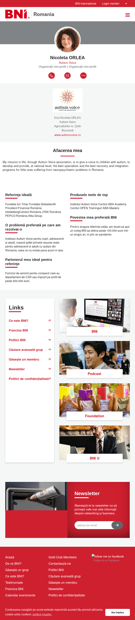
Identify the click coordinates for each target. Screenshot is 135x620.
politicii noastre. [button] (42, 614)
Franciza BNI (18, 330)
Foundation (94, 415)
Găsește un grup (17, 569)
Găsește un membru (24, 359)
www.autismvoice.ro (67, 135)
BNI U (94, 458)
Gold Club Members (63, 557)
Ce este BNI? (18, 320)
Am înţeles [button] (117, 612)
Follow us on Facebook (106, 560)
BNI (95, 331)
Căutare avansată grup (26, 349)
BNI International (85, 3)
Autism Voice (67, 62)
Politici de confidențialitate (29, 378)
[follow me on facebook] (108, 556)
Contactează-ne (60, 563)
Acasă (9, 557)
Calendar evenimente (20, 595)
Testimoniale (14, 582)
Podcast (94, 373)
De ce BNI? (13, 563)
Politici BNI (17, 340)
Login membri (110, 3)
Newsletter (17, 369)
